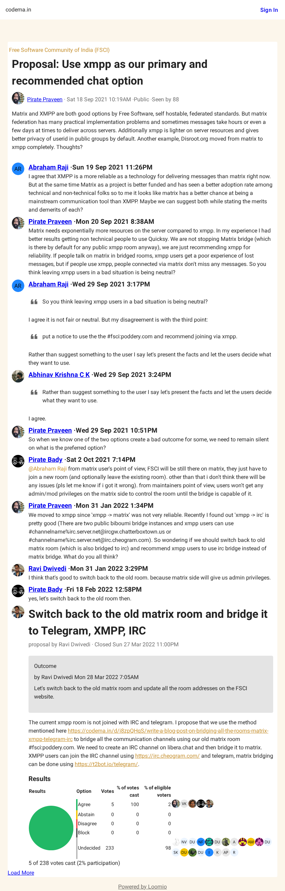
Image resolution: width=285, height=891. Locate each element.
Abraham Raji (48, 167)
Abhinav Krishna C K (59, 375)
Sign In (269, 10)
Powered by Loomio (142, 886)
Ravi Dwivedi (47, 569)
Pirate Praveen (45, 99)
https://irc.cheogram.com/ (167, 755)
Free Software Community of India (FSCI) (59, 50)
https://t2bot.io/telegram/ (106, 764)
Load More (21, 872)
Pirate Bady (45, 460)
